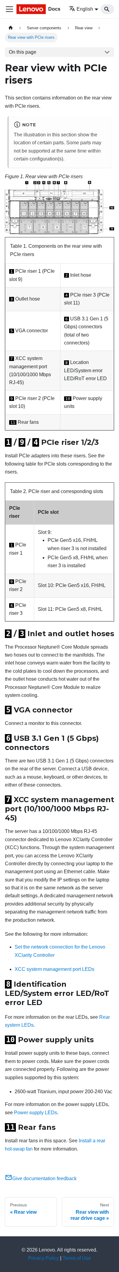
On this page (22, 52)
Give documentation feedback (44, 1178)
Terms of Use (77, 1258)
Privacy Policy (43, 1258)
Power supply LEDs (35, 1112)
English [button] (85, 9)
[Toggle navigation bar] (9, 9)
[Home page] (10, 28)
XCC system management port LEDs (54, 969)
